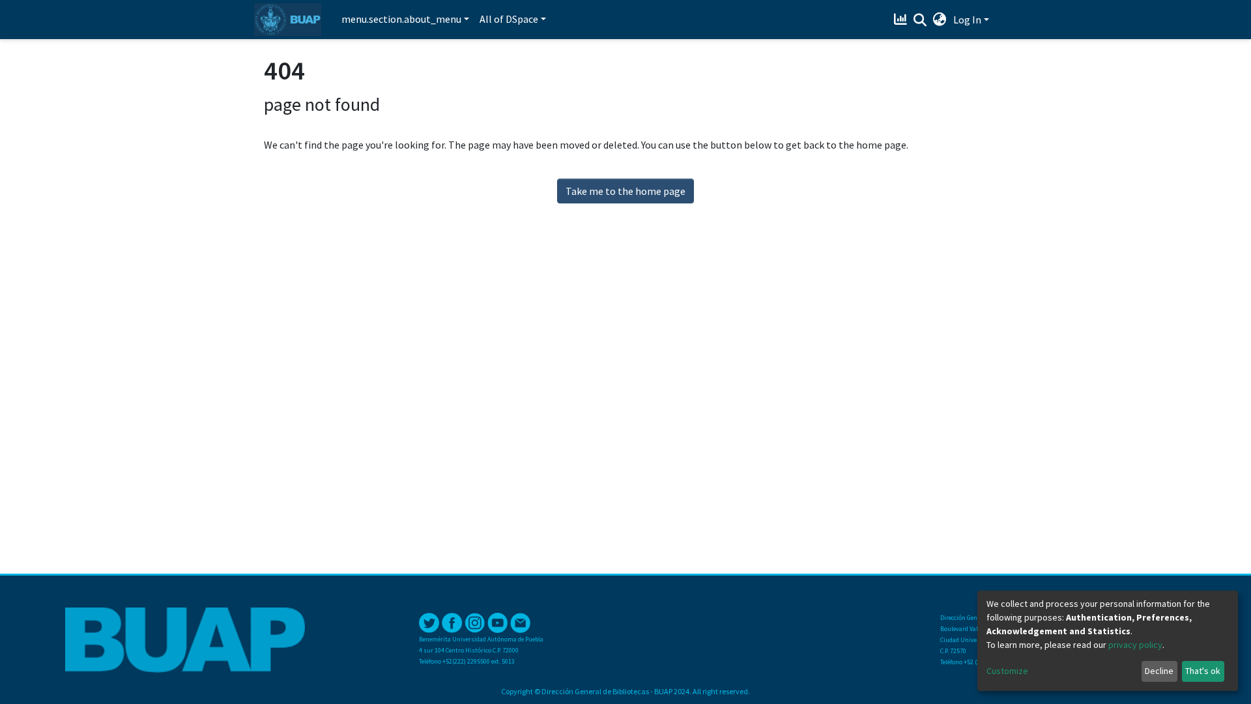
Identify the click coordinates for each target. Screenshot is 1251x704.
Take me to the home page (625, 191)
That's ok (1202, 671)
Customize (1007, 671)
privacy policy (1135, 645)
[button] (940, 19)
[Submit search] (920, 20)
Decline (1159, 671)
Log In (967, 19)
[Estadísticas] (902, 19)
